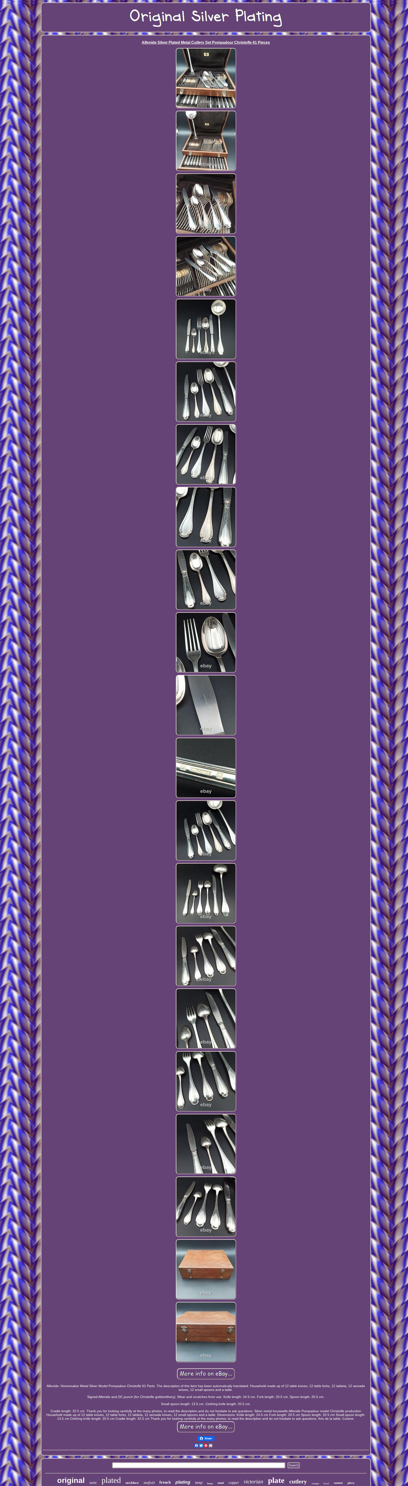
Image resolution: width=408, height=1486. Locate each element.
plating (182, 1482)
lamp (199, 1483)
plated (111, 1480)
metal (221, 1483)
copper (234, 1483)
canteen (338, 1483)
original (71, 1480)
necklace (132, 1483)
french (165, 1482)
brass (210, 1483)
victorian (253, 1482)
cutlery (298, 1481)
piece (351, 1483)
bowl (326, 1483)
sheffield (149, 1483)
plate (276, 1480)
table (93, 1483)
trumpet (315, 1483)
